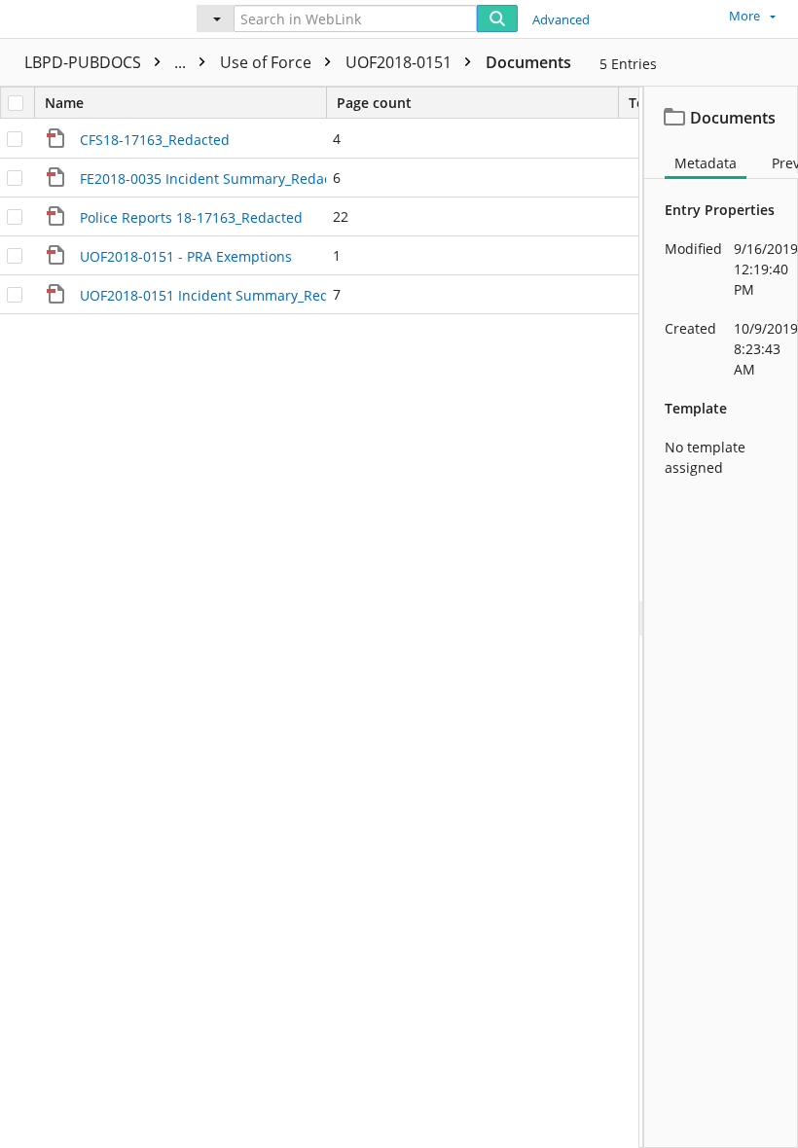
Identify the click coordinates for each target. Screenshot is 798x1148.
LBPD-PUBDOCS (107, 62)
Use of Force (267, 62)
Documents (528, 62)
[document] (721, 617)
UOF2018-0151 (400, 62)
